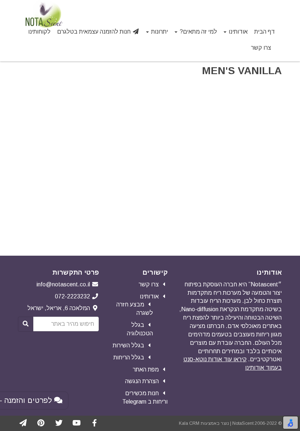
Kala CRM (189, 423)
